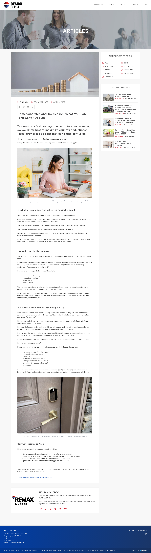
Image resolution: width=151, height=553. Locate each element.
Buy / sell (108, 66)
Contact (134, 4)
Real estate (128, 66)
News (125, 63)
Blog (112, 4)
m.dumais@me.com (16, 542)
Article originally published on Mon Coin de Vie (34, 477)
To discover (128, 73)
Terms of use (94, 550)
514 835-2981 (13, 540)
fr (146, 4)
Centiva (143, 550)
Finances (24, 102)
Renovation (128, 70)
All (106, 63)
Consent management (108, 550)
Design (107, 70)
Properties (99, 4)
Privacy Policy (84, 550)
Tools (122, 4)
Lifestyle (108, 77)
